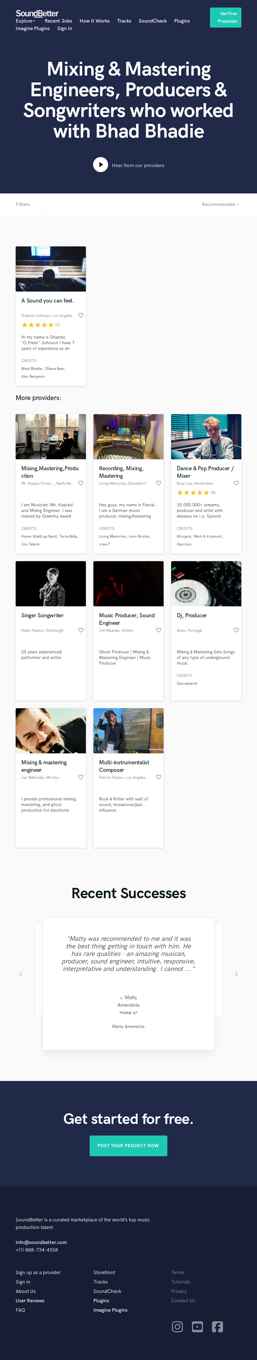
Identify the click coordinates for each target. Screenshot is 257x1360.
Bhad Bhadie (31, 368)
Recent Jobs (58, 21)
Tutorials (180, 1282)
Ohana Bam (54, 368)
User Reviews (30, 1301)
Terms (177, 1273)
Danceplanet (187, 683)
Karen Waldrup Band (39, 536)
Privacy (179, 1291)
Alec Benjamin (33, 376)
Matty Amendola (128, 1026)
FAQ (20, 1310)
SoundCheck (153, 21)
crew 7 (104, 544)
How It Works (95, 21)
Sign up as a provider (38, 1273)
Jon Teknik (30, 544)
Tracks (124, 21)
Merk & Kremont (208, 536)
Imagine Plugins (33, 29)
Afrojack (184, 536)
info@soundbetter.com (41, 1243)
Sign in (64, 29)
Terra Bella (68, 536)
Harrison (184, 544)
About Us (26, 1291)
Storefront (104, 1273)
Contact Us (183, 1301)
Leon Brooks (139, 536)
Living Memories (112, 536)
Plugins (182, 21)
